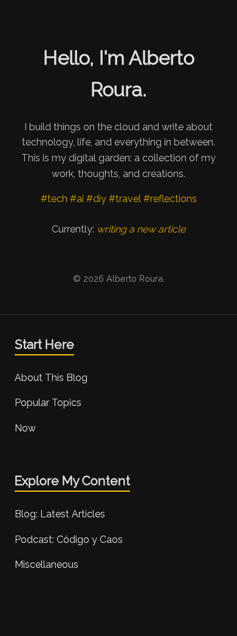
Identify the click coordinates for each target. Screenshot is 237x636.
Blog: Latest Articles (60, 514)
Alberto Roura (134, 278)
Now (25, 428)
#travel (125, 198)
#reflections (170, 198)
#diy (96, 198)
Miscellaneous (46, 564)
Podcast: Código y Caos (69, 539)
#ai (77, 198)
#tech (54, 198)
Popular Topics (48, 402)
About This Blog (51, 377)
